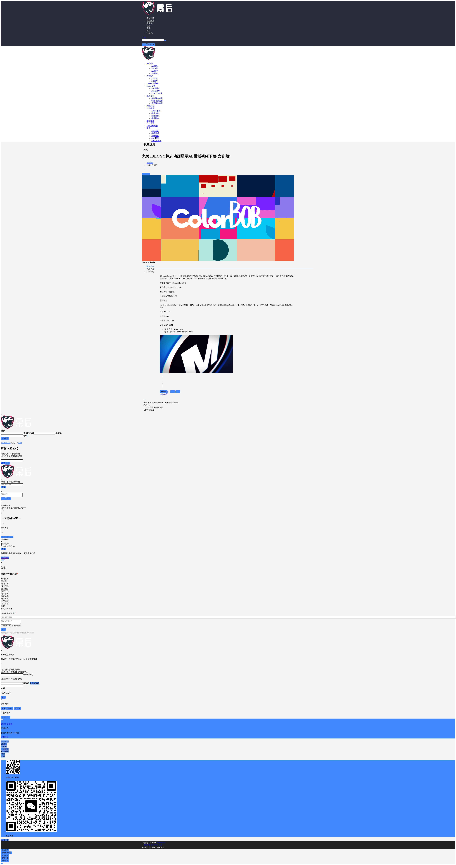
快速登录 (5, 438)
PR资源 (150, 76)
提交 (3, 629)
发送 (7, 463)
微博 (3, 708)
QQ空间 (17, 708)
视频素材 (150, 96)
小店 (148, 26)
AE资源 (150, 63)
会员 (150, 33)
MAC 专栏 (151, 86)
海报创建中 (6, 717)
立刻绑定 (5, 558)
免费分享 (150, 21)
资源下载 (150, 18)
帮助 (148, 31)
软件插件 (150, 108)
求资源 (149, 23)
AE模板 (150, 163)
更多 (148, 128)
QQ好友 (9, 708)
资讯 (148, 28)
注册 (20, 443)
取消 (3, 463)
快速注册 (151, 45)
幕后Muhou (160, 842)
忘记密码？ (5, 443)
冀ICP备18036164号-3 (153, 845)
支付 (3, 549)
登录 (144, 45)
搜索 (3, 487)
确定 (3, 560)
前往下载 (146, 174)
